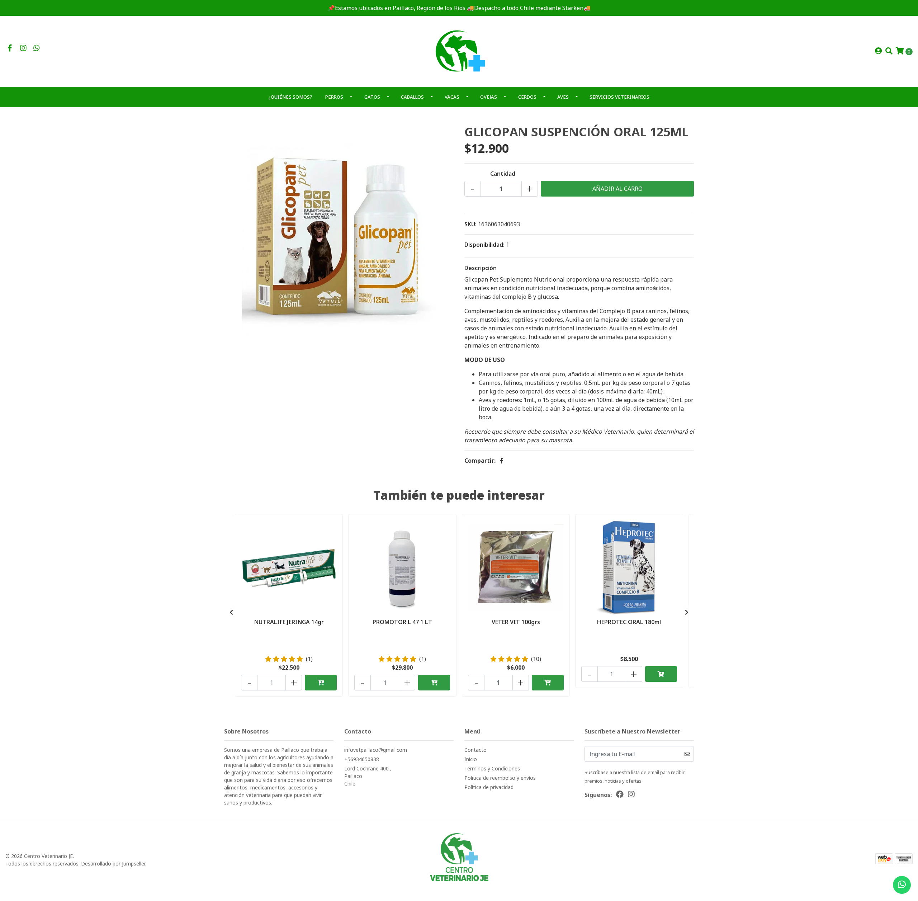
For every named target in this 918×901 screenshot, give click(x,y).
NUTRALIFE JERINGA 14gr (289, 622)
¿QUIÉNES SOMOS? (290, 97)
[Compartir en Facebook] (501, 460)
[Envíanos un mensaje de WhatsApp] (902, 885)
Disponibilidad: (484, 245)
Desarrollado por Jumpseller (113, 863)
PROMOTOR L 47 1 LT (402, 622)
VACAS (452, 97)
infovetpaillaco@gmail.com (375, 749)
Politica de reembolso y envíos (500, 777)
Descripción (480, 268)
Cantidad (502, 174)
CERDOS (527, 97)
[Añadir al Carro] (321, 682)
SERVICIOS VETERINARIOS (619, 97)
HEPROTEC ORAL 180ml (629, 622)
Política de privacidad (489, 787)
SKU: (470, 224)
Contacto (475, 749)
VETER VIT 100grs (516, 622)
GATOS (372, 97)
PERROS (334, 97)
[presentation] (231, 612)
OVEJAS (488, 97)
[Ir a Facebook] (9, 48)
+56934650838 (361, 759)
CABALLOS (412, 97)
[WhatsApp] (36, 48)
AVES (563, 97)
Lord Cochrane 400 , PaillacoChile (368, 776)
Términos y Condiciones (492, 768)
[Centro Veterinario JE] (459, 51)
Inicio (470, 759)
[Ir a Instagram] (23, 48)
